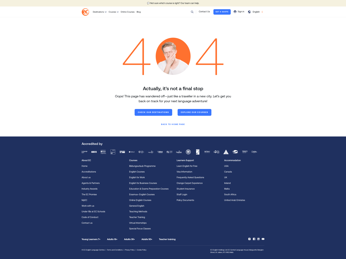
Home (84, 166)
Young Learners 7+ (91, 239)
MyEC (84, 200)
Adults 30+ (129, 239)
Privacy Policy (130, 250)
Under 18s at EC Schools (93, 211)
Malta (227, 189)
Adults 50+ (147, 239)
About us (86, 177)
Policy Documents (185, 200)
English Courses (137, 171)
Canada (228, 171)
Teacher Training (137, 217)
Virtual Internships (138, 223)
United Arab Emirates (234, 200)
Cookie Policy (141, 250)
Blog (139, 12)
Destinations (98, 12)
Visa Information (184, 171)
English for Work (137, 177)
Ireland (227, 183)
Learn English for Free (187, 166)
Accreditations (89, 171)
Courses (112, 12)
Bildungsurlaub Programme (142, 166)
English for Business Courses (143, 183)
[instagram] (249, 239)
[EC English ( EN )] (85, 12)
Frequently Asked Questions (190, 177)
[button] (192, 11)
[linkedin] (258, 239)
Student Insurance (186, 189)
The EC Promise (89, 194)
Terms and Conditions (115, 250)
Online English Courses (140, 200)
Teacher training (167, 239)
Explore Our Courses (194, 112)
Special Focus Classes (140, 228)
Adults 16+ (112, 239)
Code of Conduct (90, 217)
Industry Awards (89, 189)
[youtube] (263, 239)
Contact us (87, 223)
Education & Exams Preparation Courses (149, 189)
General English (136, 206)
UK (225, 177)
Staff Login (182, 194)
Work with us (88, 206)
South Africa (230, 194)
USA (226, 166)
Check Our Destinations (153, 112)
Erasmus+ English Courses (142, 194)
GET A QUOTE (222, 12)
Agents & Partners (91, 183)
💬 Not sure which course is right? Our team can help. (173, 3)
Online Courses (127, 12)
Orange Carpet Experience (190, 183)
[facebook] (254, 239)
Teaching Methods (138, 211)
